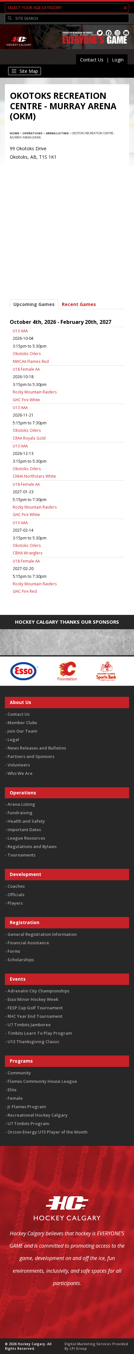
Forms (13, 951)
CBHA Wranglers (28, 552)
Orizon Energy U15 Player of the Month (47, 1132)
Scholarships (20, 959)
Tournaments (21, 855)
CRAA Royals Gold (29, 438)
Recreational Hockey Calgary (37, 1115)
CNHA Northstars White (34, 476)
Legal (13, 739)
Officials (15, 894)
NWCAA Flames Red (31, 361)
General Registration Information (42, 934)
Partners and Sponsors (30, 756)
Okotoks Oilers (27, 353)
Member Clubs (22, 722)
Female (15, 1098)
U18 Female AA (26, 369)
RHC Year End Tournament (34, 1016)
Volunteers (18, 765)
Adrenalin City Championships (38, 991)
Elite (12, 1090)
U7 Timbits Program (28, 1123)
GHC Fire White (26, 399)
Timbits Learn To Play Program (39, 1033)
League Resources (26, 838)
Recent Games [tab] (79, 304)
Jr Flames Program (26, 1106)
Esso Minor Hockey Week (32, 999)
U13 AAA (20, 330)
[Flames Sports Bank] (88, 671)
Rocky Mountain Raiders (35, 391)
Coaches (16, 886)
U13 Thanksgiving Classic (33, 1041)
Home (14, 133)
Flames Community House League (42, 1081)
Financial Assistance (28, 943)
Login (118, 60)
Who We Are (20, 773)
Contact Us (91, 60)
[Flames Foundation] (49, 671)
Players (15, 903)
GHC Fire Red (25, 591)
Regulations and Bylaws (32, 846)
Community (19, 1073)
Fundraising (20, 813)
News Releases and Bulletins (36, 748)
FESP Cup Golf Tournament (35, 1008)
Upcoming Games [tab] (34, 304)
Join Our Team (22, 731)
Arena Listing (57, 133)
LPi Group (78, 1348)
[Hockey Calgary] (19, 50)
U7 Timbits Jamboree (29, 1025)
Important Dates (24, 829)
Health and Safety (26, 821)
